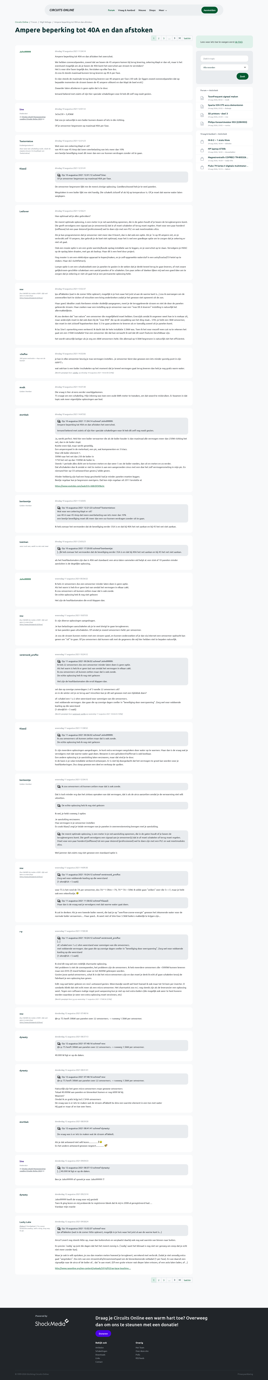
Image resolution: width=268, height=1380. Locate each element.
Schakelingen (101, 1351)
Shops (152, 10)
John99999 (25, 51)
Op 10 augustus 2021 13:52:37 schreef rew (83, 1228)
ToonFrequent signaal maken (223, 96)
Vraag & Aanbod (126, 10)
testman (24, 541)
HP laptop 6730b (217, 148)
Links (97, 1358)
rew (21, 289)
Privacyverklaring (245, 1374)
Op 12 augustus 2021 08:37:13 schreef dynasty (85, 1167)
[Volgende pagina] (174, 38)
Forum (111, 10)
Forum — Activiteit (209, 90)
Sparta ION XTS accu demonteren (225, 104)
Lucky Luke (25, 1221)
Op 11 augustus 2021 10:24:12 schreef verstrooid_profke (91, 874)
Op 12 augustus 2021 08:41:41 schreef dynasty (85, 1128)
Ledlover (24, 211)
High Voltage (45, 22)
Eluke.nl (22, 1226)
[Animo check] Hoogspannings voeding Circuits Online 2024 (33, 118)
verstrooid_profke (29, 654)
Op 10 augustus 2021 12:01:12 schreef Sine (84, 174)
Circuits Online (21, 22)
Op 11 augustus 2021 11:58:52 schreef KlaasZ (85, 900)
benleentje (25, 501)
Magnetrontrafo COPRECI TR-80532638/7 (229, 157)
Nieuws (142, 10)
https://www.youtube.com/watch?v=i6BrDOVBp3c (79, 485)
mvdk (22, 387)
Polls (138, 1354)
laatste (187, 38)
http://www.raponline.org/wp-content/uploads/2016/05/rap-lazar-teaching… (93, 1268)
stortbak (24, 414)
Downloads (100, 1354)
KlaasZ (23, 168)
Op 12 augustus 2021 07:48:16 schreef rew (83, 1043)
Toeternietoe (26, 141)
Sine (22, 109)
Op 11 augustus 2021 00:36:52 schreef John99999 (87, 661)
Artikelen (99, 1347)
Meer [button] (161, 10)
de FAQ (238, 41)
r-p (21, 931)
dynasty (24, 1036)
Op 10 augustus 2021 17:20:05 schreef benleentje (87, 548)
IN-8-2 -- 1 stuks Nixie (219, 139)
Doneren (103, 1333)
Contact (99, 1361)
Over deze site (142, 1351)
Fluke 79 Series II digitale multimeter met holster (233, 165)
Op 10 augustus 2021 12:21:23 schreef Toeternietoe (88, 507)
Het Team (140, 1347)
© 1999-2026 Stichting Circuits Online (32, 1374)
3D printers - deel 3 (218, 113)
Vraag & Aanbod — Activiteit (213, 134)
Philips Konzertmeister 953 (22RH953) (227, 121)
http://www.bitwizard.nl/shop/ (31, 298)
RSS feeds (140, 1358)
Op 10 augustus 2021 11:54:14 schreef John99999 (87, 421)
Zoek (242, 76)
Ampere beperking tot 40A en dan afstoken (73, 22)
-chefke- (24, 353)
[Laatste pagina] (179, 38)
